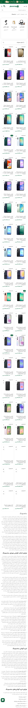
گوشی (18, 14)
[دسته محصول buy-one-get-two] (14, 25)
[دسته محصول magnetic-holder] (6, 25)
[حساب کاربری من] (1, 6)
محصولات (22, 14)
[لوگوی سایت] (14, 6)
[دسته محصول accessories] (22, 25)
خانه (26, 14)
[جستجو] (2, 10)
